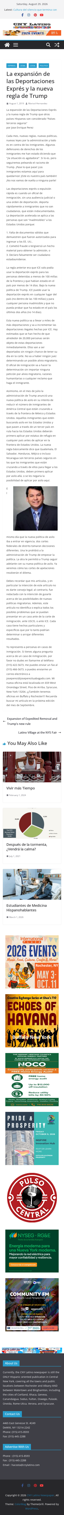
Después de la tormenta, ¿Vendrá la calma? (26, 846)
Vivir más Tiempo (20, 788)
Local (32, 65)
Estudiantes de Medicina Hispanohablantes (26, 907)
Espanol (12, 65)
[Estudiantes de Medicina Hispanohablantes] (32, 871)
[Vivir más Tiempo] (32, 754)
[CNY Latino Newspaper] (7, 45)
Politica (44, 65)
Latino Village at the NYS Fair (37, 732)
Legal (22, 65)
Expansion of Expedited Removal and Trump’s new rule (32, 721)
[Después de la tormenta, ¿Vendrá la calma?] (32, 810)
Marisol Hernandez (37, 103)
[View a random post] (57, 45)
